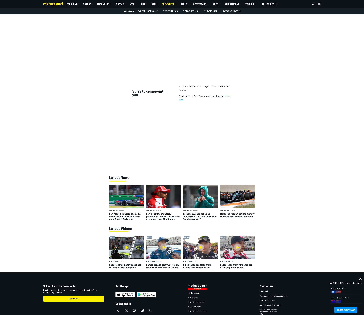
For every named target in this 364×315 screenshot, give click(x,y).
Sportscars (199, 4)
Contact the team (267, 300)
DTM (153, 4)
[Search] (313, 4)
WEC (132, 4)
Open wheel (168, 4)
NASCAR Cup (103, 4)
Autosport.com (194, 306)
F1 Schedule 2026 (170, 11)
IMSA (143, 4)
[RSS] (150, 310)
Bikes (215, 4)
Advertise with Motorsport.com (273, 296)
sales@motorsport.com (270, 305)
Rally (184, 4)
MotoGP (87, 4)
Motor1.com (193, 297)
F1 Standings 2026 (190, 11)
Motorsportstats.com (197, 311)
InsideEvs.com (194, 293)
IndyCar (119, 4)
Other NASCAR (231, 4)
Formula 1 (72, 4)
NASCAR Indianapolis (232, 11)
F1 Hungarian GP (210, 11)
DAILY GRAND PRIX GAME (148, 11)
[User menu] (319, 4)
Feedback (264, 291)
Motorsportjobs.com (196, 302)
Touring (249, 4)
